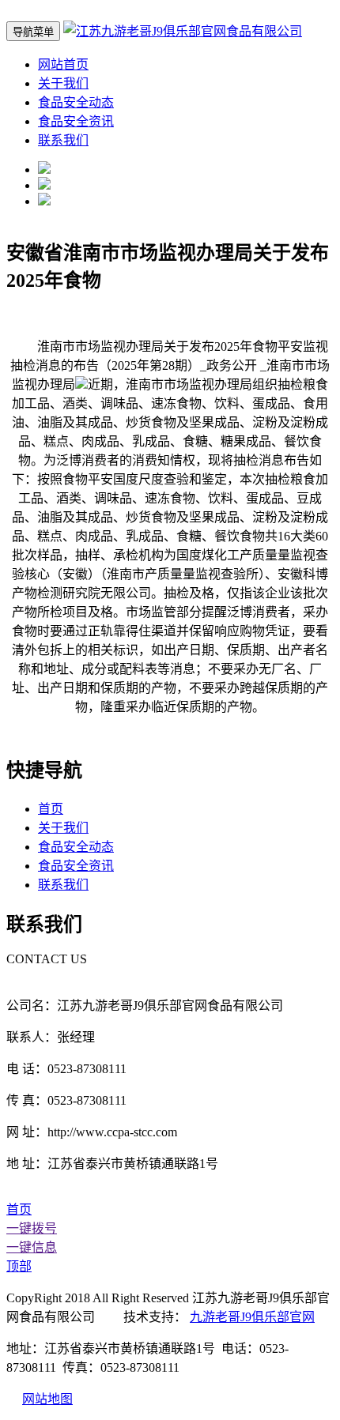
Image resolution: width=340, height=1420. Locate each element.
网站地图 (47, 1399)
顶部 (19, 1266)
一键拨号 (31, 1228)
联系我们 (63, 140)
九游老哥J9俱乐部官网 (252, 1317)
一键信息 (31, 1247)
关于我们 (63, 83)
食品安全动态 (76, 102)
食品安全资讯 (76, 121)
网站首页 (63, 64)
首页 (50, 808)
